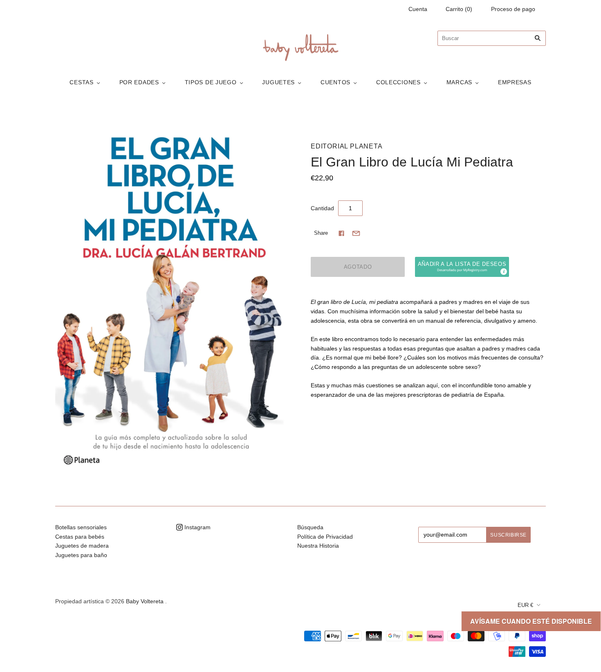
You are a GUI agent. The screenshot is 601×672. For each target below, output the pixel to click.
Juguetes (278, 82)
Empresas (514, 82)
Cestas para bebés (79, 536)
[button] (462, 267)
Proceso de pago (513, 9)
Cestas (81, 82)
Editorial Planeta (347, 146)
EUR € (525, 605)
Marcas (459, 82)
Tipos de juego (211, 82)
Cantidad (322, 208)
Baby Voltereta (145, 601)
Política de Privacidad (325, 536)
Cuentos (335, 82)
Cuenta (417, 9)
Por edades (139, 82)
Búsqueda (310, 527)
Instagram (197, 527)
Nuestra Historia (318, 545)
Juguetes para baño (81, 555)
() (459, 9)
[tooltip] (503, 271)
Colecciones (398, 82)
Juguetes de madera (82, 545)
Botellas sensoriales (81, 527)
